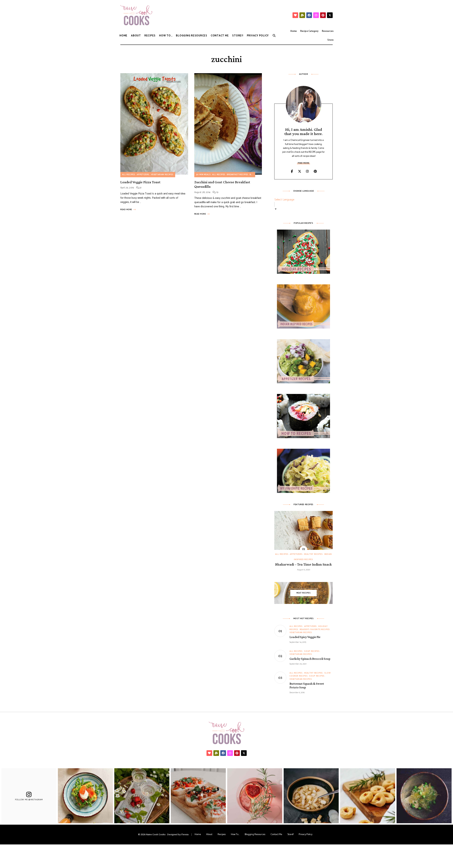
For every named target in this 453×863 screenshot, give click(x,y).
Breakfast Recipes (237, 174)
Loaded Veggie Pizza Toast (140, 182)
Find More (303, 163)
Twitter (299, 171)
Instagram (307, 171)
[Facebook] (309, 15)
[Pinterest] (323, 15)
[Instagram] (316, 15)
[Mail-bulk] (302, 15)
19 (217, 192)
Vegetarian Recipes (162, 174)
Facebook (291, 171)
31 (140, 188)
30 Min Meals (203, 174)
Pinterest (315, 171)
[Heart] (295, 15)
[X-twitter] (330, 15)
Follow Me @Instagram (29, 799)
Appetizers (143, 174)
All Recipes (128, 174)
